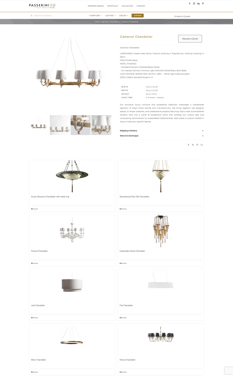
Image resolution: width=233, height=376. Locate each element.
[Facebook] (188, 145)
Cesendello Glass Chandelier (132, 251)
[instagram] (194, 3)
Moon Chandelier (38, 360)
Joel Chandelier (38, 305)
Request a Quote (190, 39)
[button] (162, 130)
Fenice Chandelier (127, 360)
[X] (193, 145)
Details (35, 209)
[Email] (202, 145)
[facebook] (190, 3)
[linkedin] (199, 3)
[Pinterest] (197, 145)
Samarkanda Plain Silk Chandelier (134, 196)
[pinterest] (203, 3)
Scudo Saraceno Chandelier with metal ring (50, 196)
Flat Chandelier (126, 305)
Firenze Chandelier (39, 251)
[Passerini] (42, 5)
